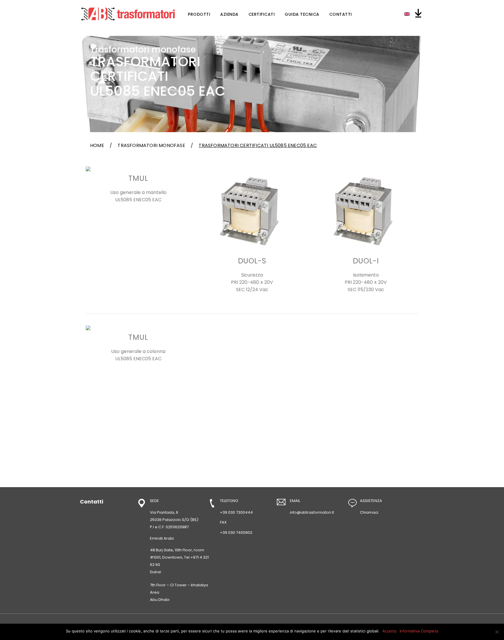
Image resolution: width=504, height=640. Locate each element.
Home (97, 145)
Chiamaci (369, 512)
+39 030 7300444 (236, 512)
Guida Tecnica (302, 14)
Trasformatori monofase (151, 145)
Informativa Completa (419, 631)
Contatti (340, 14)
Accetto (389, 631)
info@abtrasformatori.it (312, 512)
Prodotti (199, 14)
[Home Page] (128, 14)
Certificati (262, 14)
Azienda (229, 14)
